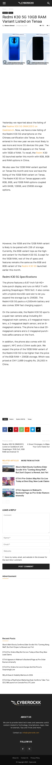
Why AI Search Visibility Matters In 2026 (17, 675)
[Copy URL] (38, 429)
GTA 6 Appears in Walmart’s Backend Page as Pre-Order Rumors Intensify (32, 493)
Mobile (11, 9)
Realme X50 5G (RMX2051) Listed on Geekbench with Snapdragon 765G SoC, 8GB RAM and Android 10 (13, 448)
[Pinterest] (16, 429)
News (10, 13)
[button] (4, 3)
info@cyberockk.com (30, 733)
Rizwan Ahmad (9, 25)
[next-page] (7, 501)
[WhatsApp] (21, 429)
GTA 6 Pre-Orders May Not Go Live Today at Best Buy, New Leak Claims (24, 653)
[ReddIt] (27, 429)
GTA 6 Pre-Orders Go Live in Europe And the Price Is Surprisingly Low (22, 668)
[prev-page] (3, 501)
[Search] (48, 3)
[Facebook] (4, 429)
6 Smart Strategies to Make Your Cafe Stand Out (38, 445)
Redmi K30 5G (29, 266)
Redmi (39, 152)
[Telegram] (32, 429)
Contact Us (24, 758)
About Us (15, 758)
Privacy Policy (35, 758)
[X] (10, 429)
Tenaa (29, 419)
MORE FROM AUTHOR (30, 461)
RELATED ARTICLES (10, 461)
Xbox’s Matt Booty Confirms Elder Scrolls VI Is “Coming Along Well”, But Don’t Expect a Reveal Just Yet (32, 470)
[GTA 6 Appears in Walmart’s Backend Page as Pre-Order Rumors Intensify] (8, 493)
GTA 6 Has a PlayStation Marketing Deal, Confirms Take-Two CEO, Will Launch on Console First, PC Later (25, 681)
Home (4, 9)
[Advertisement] (26, 94)
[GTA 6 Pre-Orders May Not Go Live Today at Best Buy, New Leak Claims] (8, 481)
